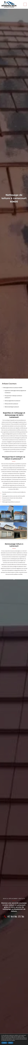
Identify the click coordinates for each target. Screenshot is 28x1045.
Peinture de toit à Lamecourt (11, 403)
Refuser (10, 1042)
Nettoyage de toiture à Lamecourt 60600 (12, 387)
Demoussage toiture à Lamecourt (12, 400)
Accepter (4, 1042)
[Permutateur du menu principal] (25, 4)
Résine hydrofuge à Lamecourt (12, 406)
